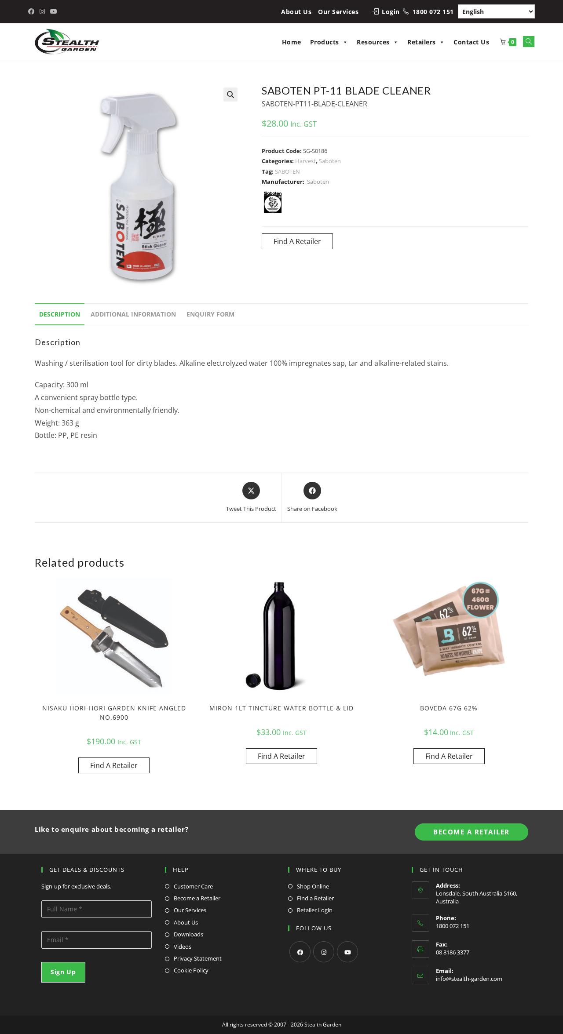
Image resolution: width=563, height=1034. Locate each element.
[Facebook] (300, 951)
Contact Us (471, 42)
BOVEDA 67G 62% (449, 708)
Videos (182, 946)
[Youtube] (347, 951)
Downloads (188, 934)
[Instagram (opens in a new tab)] (42, 11)
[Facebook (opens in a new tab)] (32, 11)
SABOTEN (287, 171)
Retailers (421, 42)
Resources (373, 42)
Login (391, 11)
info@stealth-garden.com (469, 979)
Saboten (330, 161)
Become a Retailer (197, 898)
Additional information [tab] (133, 314)
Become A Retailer (471, 831)
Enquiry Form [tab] (210, 314)
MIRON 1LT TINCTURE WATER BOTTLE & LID (281, 708)
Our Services (338, 11)
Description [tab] (59, 314)
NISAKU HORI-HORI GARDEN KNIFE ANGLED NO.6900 (114, 712)
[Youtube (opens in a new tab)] (54, 11)
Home (291, 42)
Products (324, 42)
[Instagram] (323, 951)
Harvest (305, 161)
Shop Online (313, 886)
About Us (296, 11)
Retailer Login (315, 910)
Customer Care (193, 886)
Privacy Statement (198, 958)
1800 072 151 (433, 11)
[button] (230, 94)
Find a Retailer (315, 898)
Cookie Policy (191, 970)
